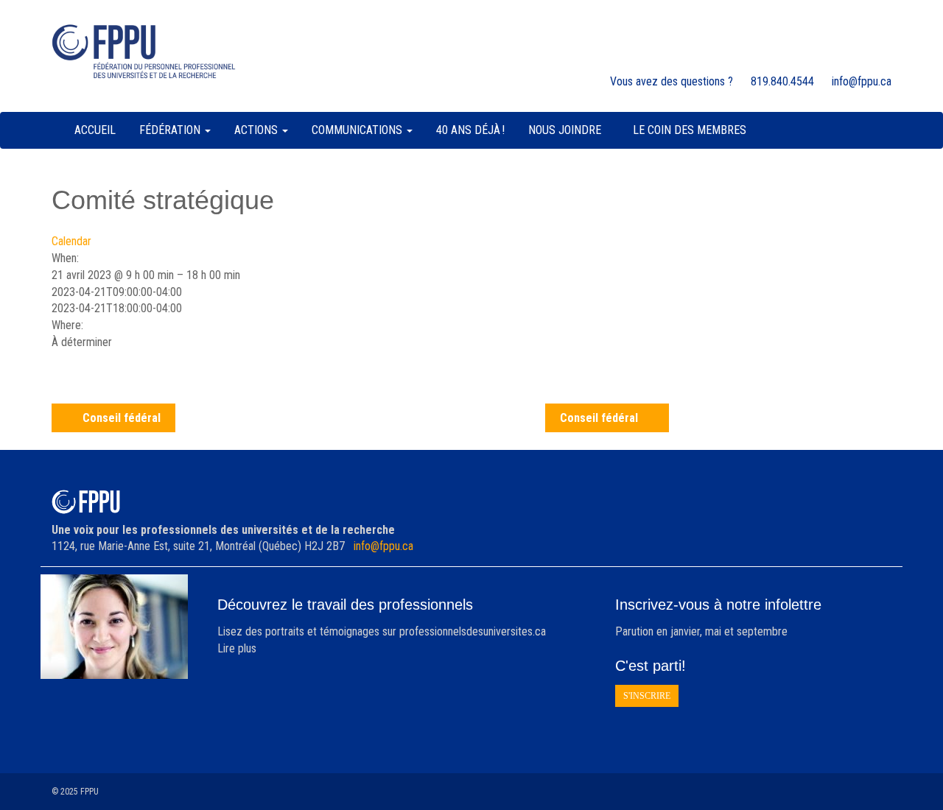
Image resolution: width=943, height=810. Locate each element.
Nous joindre (564, 130)
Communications (358, 130)
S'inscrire (646, 696)
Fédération (171, 130)
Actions (257, 130)
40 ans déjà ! (470, 130)
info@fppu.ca (383, 546)
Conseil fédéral (122, 418)
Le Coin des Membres (689, 130)
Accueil (95, 130)
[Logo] (144, 51)
